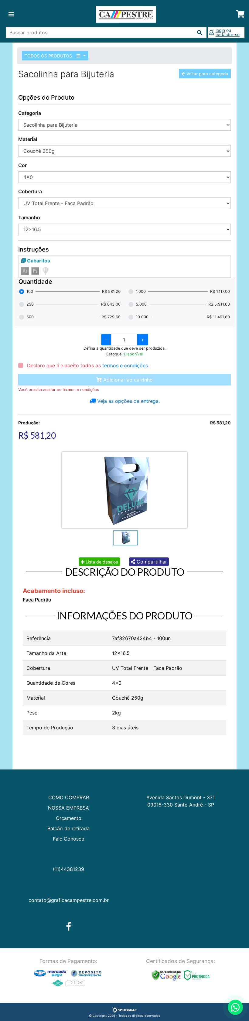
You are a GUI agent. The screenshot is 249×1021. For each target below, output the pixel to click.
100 (29, 291)
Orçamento (68, 818)
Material (27, 139)
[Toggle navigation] (11, 14)
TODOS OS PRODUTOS (49, 55)
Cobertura (30, 191)
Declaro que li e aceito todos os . (87, 365)
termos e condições (125, 365)
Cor (22, 165)
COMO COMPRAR (68, 797)
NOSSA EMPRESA (68, 808)
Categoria (29, 113)
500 (30, 317)
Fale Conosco (68, 839)
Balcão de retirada (68, 828)
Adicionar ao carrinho (127, 380)
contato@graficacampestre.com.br (69, 900)
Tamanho (29, 217)
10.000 (142, 317)
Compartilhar (151, 562)
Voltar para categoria (206, 73)
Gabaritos (38, 261)
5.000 (141, 304)
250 (30, 304)
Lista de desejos (101, 561)
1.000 (141, 291)
